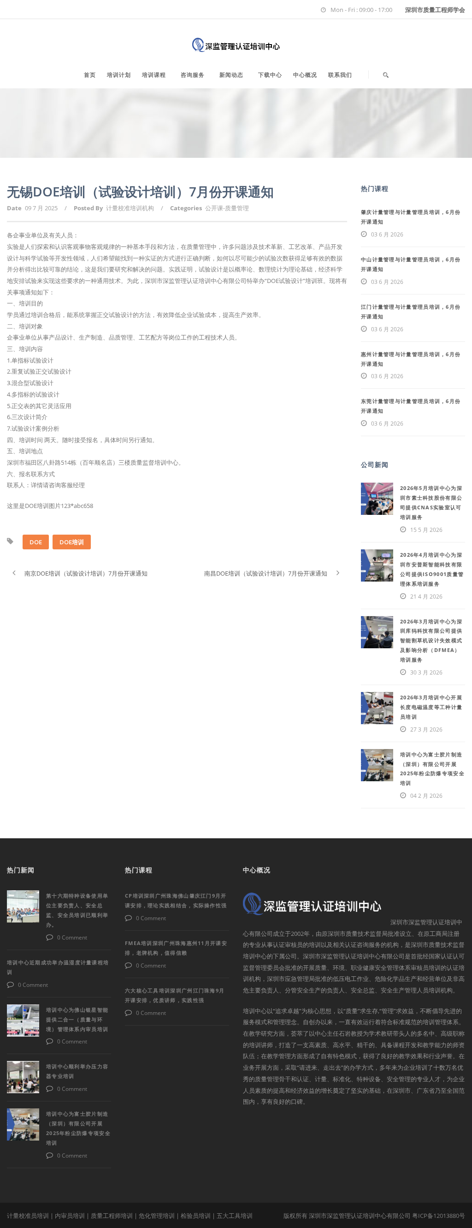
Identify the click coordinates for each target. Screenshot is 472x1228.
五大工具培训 (235, 1215)
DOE (36, 542)
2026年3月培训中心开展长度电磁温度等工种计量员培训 (431, 707)
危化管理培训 (157, 1215)
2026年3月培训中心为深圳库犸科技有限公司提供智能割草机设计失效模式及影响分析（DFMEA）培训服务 (431, 640)
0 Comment (72, 937)
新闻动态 (231, 75)
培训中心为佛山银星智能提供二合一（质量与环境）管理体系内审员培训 (77, 1019)
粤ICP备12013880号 (438, 1215)
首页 (90, 75)
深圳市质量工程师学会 (435, 10)
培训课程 (154, 75)
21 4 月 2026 (426, 596)
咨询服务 (193, 75)
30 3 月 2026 (426, 672)
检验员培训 (196, 1215)
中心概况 (305, 75)
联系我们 (340, 75)
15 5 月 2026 (426, 530)
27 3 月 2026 (426, 729)
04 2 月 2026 (426, 796)
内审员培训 (70, 1215)
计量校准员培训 (28, 1215)
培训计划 (119, 75)
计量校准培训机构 (130, 208)
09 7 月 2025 (41, 208)
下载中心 (270, 75)
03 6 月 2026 (387, 234)
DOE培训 (71, 542)
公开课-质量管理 (227, 208)
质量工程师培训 (112, 1215)
